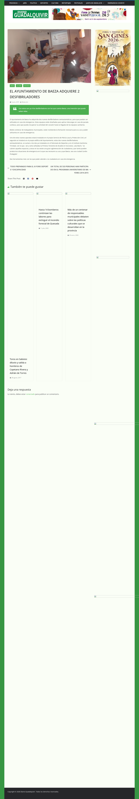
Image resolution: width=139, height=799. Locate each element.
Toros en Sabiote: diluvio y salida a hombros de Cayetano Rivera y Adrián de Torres (19, 366)
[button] (18, 3)
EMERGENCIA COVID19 (116, 3)
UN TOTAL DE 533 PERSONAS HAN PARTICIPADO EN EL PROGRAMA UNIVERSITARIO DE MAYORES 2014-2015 (69, 169)
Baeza (12, 85)
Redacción (25, 102)
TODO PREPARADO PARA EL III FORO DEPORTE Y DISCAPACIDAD (29, 168)
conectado (30, 394)
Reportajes (66, 3)
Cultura (54, 3)
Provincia (13, 3)
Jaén (25, 3)
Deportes (44, 3)
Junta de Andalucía (94, 3)
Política (33, 3)
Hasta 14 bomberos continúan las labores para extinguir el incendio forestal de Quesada (49, 216)
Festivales (78, 3)
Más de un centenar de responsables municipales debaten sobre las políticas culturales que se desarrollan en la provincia (78, 220)
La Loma (19, 85)
